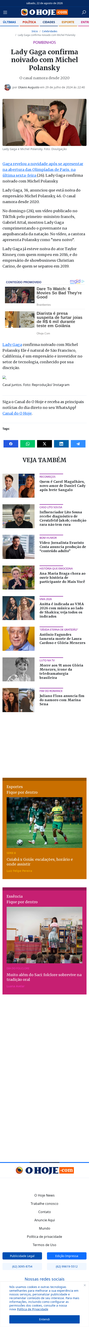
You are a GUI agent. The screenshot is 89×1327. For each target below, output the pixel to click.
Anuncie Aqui (44, 1220)
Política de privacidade (44, 1236)
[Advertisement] (44, 744)
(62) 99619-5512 (67, 1266)
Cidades (49, 22)
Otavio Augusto (28, 87)
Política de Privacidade (32, 1309)
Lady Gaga (12, 344)
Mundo (44, 1228)
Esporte (68, 22)
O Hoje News (44, 1195)
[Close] (84, 1285)
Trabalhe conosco (44, 1203)
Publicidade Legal (22, 1256)
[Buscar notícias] (84, 12)
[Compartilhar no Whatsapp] (27, 444)
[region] (44, 1304)
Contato (44, 1212)
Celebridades (49, 31)
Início (35, 31)
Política (29, 22)
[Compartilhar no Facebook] (10, 444)
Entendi (44, 1319)
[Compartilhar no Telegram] (78, 444)
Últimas (9, 22)
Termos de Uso (44, 1245)
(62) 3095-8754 (22, 1266)
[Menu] (6, 12)
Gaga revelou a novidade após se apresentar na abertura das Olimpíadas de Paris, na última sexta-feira (42, 169)
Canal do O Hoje (17, 413)
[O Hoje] (44, 12)
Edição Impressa (66, 1256)
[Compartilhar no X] (44, 444)
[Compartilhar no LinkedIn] (61, 444)
